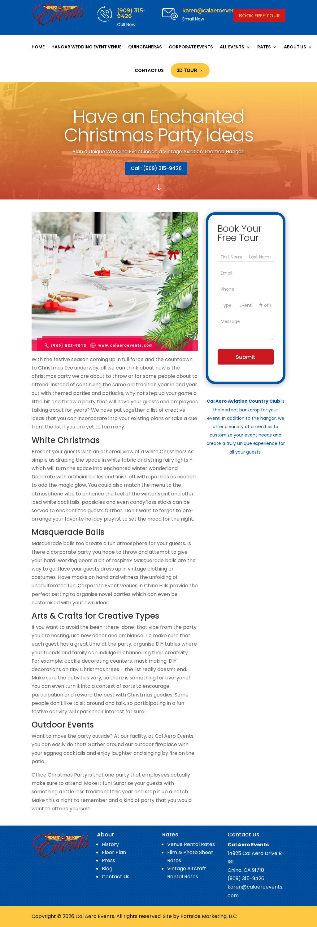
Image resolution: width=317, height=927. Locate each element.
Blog (107, 868)
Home (38, 47)
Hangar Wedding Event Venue (86, 47)
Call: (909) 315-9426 (156, 168)
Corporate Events (191, 47)
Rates (264, 47)
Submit (245, 357)
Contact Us (149, 70)
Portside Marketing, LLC (208, 916)
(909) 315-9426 (131, 13)
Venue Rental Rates (191, 844)
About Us (295, 47)
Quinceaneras (145, 47)
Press (108, 860)
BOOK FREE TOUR (259, 15)
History (110, 844)
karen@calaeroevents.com (217, 10)
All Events (232, 47)
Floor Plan (114, 852)
